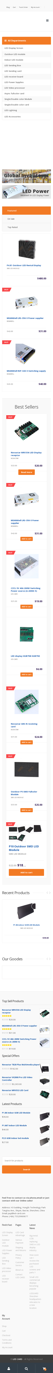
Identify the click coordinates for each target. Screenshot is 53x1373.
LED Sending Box (12, 65)
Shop (4, 1326)
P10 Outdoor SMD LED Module (24, 848)
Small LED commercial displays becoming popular (34, 1283)
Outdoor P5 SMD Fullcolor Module (24, 793)
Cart (14, 7)
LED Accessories (12, 116)
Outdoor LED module (14, 54)
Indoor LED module (13, 59)
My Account (35, 7)
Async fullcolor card (14, 93)
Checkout (6, 1335)
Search (26, 1169)
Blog (8, 7)
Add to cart (26, 872)
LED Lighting (10, 110)
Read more (26, 472)
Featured (11, 210)
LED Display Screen (13, 48)
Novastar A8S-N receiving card (24, 725)
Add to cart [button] (26, 539)
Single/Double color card (16, 104)
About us (19, 1270)
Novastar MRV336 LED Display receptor (26, 454)
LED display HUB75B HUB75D (25, 656)
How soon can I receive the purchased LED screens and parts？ (34, 1264)
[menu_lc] (47, 20)
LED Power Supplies (14, 82)
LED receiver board (13, 76)
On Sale (11, 218)
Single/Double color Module (18, 99)
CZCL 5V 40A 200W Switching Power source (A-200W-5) (25, 589)
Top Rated (12, 227)
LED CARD (17, 1359)
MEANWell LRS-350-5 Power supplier (25, 521)
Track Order (23, 7)
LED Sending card (12, 71)
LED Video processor (14, 87)
